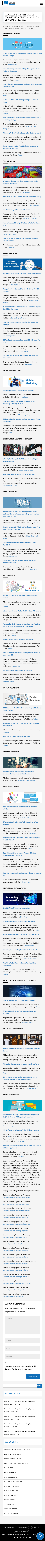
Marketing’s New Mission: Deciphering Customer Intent (22, 133)
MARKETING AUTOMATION (13, 1482)
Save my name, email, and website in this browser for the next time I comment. (20, 1367)
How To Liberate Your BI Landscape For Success (19, 1000)
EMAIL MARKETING (10, 1472)
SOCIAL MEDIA (9, 1504)
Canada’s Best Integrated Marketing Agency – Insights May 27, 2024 (19, 1433)
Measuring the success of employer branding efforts (21, 1064)
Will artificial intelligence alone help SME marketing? (21, 934)
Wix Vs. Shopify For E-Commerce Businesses (18, 639)
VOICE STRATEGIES (10, 1509)
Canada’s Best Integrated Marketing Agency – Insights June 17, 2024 (19, 1410)
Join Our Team (23, 1527)
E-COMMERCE (9, 1468)
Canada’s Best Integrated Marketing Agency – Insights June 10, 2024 (19, 1418)
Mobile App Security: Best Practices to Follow (18, 390)
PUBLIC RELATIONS (10, 1495)
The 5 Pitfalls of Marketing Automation (16, 908)
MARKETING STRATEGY (26, 28)
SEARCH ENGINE (9, 1500)
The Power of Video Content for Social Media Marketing (22, 197)
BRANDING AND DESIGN (12, 1459)
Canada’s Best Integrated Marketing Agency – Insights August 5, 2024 (19, 1403)
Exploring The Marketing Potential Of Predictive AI (20, 950)
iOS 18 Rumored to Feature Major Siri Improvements (21, 1130)
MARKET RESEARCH (10, 1477)
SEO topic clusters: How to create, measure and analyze (22, 273)
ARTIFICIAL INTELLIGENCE (13, 1454)
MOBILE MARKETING (11, 1491)
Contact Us (36, 1527)
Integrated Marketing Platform (14, 26)
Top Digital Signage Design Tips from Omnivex (19, 474)
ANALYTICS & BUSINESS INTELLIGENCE (17, 1450)
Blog (16, 1531)
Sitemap (25, 1531)
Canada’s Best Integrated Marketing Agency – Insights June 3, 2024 (19, 1425)
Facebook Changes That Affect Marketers (17, 210)
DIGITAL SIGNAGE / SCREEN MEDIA (16, 1463)
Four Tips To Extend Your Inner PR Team (16, 736)
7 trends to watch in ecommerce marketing (18, 670)
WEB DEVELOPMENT (11, 1513)
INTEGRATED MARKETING (10, 28)
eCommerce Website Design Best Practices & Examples (22, 611)
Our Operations (9, 1527)
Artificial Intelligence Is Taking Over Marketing (19, 921)
